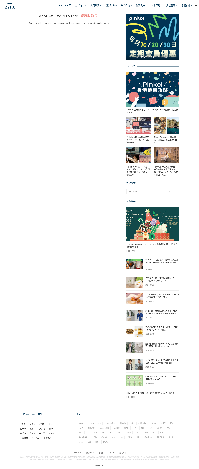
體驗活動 (35, 438)
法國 (146, 432)
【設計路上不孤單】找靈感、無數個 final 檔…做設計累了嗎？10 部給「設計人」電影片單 (138, 171)
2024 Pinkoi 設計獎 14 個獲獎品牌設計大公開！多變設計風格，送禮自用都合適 (161, 262)
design (91, 423)
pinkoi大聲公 (110, 423)
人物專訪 (155, 5)
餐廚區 (32, 429)
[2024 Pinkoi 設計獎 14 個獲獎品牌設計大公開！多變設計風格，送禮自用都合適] (134, 264)
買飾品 (32, 424)
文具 (87, 432)
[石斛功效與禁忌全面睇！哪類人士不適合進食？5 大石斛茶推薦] (134, 331)
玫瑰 (161, 432)
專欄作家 (186, 5)
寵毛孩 (51, 433)
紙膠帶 (130, 437)
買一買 (81, 442)
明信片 (119, 432)
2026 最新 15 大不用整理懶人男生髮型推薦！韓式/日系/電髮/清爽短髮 (161, 361)
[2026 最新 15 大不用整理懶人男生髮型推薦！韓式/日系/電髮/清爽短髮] (134, 364)
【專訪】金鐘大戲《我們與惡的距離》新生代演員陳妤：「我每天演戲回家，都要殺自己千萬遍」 (166, 171)
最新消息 (79, 5)
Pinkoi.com (77, 453)
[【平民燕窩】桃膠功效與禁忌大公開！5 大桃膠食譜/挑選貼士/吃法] (134, 298)
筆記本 (114, 437)
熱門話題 (95, 5)
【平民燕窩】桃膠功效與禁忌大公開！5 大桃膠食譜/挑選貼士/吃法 (162, 295)
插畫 (142, 428)
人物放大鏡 (142, 423)
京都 (132, 423)
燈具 (153, 432)
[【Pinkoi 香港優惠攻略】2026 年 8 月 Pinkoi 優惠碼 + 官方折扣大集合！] (152, 89)
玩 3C (51, 429)
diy (99, 423)
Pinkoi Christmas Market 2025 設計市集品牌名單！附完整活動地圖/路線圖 (151, 245)
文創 (95, 432)
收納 (168, 428)
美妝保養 (125, 5)
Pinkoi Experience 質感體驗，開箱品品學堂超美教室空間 (165, 139)
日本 (110, 432)
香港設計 (106, 442)
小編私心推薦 (104, 428)
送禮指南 (24, 438)
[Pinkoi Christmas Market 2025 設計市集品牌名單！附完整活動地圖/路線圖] (152, 224)
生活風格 (140, 5)
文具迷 (42, 429)
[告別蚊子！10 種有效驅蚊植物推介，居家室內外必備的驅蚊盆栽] (134, 282)
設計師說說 (160, 437)
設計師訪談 (148, 437)
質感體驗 (170, 5)
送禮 (89, 442)
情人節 (126, 428)
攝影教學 (160, 428)
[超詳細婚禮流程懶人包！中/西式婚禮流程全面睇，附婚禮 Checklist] (134, 347)
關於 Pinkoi (90, 453)
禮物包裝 (104, 437)
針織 (96, 442)
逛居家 (23, 429)
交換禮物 (123, 423)
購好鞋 (51, 424)
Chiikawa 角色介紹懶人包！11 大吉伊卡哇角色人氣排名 (161, 377)
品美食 (23, 433)
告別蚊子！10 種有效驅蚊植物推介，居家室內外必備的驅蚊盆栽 (161, 279)
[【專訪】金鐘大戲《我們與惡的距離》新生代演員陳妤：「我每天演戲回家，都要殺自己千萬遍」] (166, 155)
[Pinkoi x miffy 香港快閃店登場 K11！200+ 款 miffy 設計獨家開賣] (138, 125)
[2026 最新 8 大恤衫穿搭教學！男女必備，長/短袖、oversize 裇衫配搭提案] (134, 315)
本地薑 (128, 432)
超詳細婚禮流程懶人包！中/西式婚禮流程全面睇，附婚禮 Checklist (161, 345)
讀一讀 (171, 437)
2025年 (81, 423)
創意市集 (153, 423)
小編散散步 (91, 428)
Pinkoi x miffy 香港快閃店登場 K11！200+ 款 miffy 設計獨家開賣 (138, 139)
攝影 (150, 428)
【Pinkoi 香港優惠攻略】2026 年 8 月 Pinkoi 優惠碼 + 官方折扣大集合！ (152, 111)
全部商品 (47, 438)
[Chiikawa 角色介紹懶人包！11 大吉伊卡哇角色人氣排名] (134, 380)
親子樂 (42, 433)
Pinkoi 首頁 (65, 5)
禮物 (95, 437)
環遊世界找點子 (84, 437)
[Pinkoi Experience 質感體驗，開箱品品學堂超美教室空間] (166, 125)
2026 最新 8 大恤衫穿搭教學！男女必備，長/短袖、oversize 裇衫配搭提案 (161, 312)
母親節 (138, 432)
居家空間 (117, 428)
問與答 (100, 453)
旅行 (103, 432)
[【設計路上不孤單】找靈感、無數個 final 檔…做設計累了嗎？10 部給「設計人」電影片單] (138, 155)
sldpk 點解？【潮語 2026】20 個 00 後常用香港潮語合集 (150, 393)
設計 (138, 437)
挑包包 (23, 424)
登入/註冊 (122, 453)
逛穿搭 (42, 424)
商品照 (163, 423)
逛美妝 (32, 433)
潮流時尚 (110, 5)
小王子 (81, 428)
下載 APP (111, 453)
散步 (80, 432)
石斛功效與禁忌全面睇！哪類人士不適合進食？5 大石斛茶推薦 (161, 328)
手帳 (134, 428)
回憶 (171, 423)
